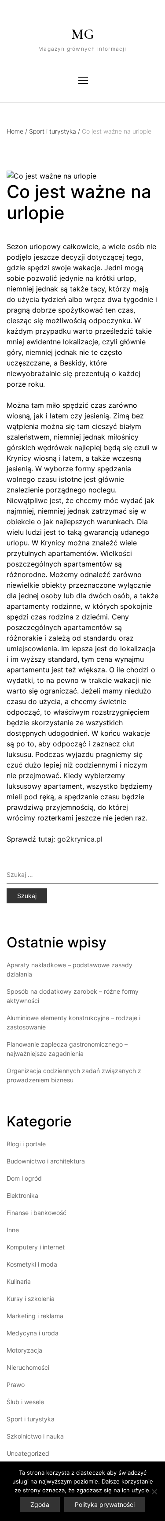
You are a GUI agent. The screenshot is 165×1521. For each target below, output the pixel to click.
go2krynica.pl (80, 839)
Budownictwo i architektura (46, 1161)
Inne (13, 1230)
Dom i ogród (24, 1178)
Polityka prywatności (105, 1504)
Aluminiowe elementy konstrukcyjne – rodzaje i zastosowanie (73, 1022)
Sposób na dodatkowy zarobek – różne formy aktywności (73, 996)
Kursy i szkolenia (31, 1298)
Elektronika (22, 1195)
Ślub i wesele (25, 1401)
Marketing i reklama (35, 1316)
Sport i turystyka (54, 131)
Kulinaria (19, 1281)
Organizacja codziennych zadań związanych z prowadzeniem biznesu (74, 1075)
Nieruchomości (28, 1367)
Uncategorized (28, 1453)
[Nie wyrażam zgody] (154, 1491)
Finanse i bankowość (36, 1212)
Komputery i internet (36, 1247)
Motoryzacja (24, 1350)
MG (82, 34)
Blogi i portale (26, 1144)
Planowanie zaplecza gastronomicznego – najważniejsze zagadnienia (67, 1048)
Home (17, 131)
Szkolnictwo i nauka (35, 1436)
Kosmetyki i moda (32, 1264)
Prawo (16, 1384)
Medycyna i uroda (33, 1333)
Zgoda (39, 1504)
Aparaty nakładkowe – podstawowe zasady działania (69, 969)
